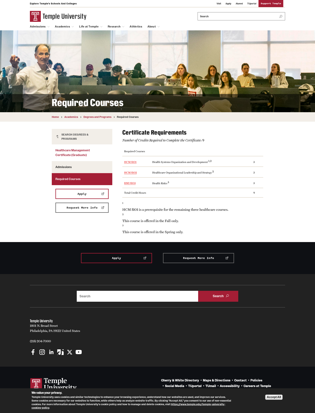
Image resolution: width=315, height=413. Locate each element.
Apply (228, 3)
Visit (219, 3)
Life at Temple (89, 26)
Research (114, 26)
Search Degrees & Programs (75, 136)
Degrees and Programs (97, 117)
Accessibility (230, 386)
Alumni (239, 3)
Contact (240, 380)
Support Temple (271, 3)
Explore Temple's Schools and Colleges (53, 3)
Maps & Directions (216, 380)
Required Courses (68, 179)
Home (55, 117)
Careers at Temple (257, 386)
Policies (256, 380)
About (151, 26)
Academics (62, 26)
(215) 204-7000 (40, 341)
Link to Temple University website (53, 385)
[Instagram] (42, 352)
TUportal (251, 3)
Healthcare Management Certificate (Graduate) (72, 152)
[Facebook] (33, 352)
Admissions (38, 26)
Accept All (274, 397)
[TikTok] (60, 352)
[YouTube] (78, 352)
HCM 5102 (130, 172)
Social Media (174, 386)
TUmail (210, 386)
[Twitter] (69, 352)
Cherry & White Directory (180, 380)
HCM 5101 (130, 161)
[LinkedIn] (51, 352)
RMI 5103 (130, 183)
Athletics (136, 26)
